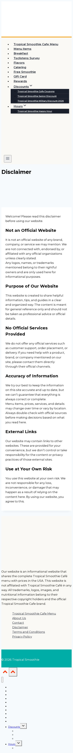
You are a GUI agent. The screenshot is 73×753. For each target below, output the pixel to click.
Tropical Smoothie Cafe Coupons (35, 91)
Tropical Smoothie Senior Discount (37, 96)
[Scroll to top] (5, 672)
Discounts (14, 726)
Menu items (22, 48)
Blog (11, 721)
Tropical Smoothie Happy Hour (34, 111)
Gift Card (20, 76)
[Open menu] (8, 158)
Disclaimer (20, 627)
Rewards (20, 81)
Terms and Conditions (28, 632)
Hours (11, 744)
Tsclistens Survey (27, 58)
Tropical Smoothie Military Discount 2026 (40, 101)
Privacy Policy (22, 636)
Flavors (19, 62)
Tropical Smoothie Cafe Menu (36, 44)
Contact (18, 622)
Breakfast (21, 53)
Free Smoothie (25, 72)
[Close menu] (2, 680)
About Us (19, 618)
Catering (20, 67)
